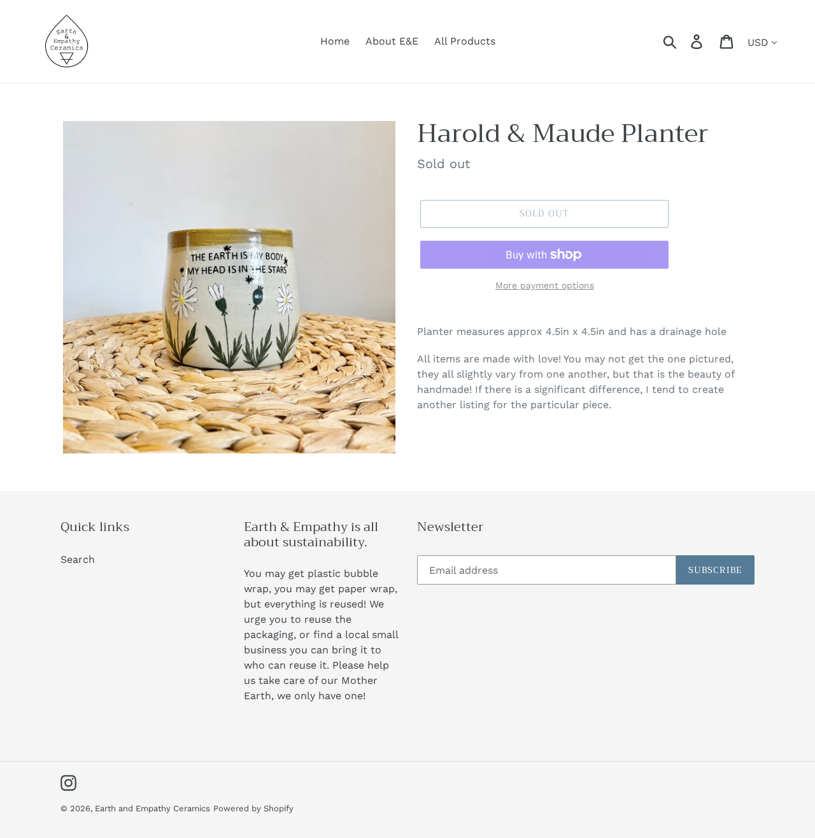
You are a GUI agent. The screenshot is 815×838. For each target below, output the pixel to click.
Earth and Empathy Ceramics (152, 808)
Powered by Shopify (253, 808)
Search (77, 559)
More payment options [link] (544, 285)
